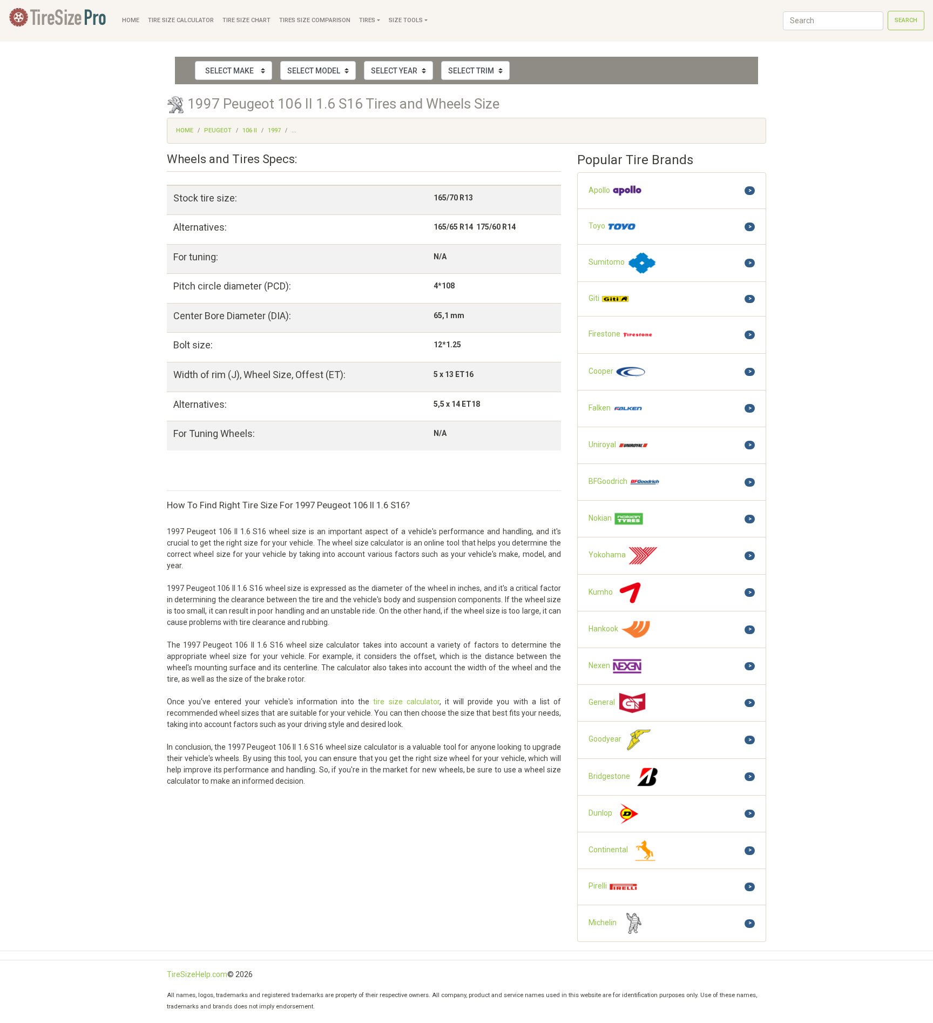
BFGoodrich (609, 481)
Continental (609, 849)
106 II (249, 130)
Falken (600, 407)
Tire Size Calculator (181, 20)
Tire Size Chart (246, 20)
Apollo (600, 190)
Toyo (598, 226)
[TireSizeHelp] (59, 20)
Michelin (603, 922)
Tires (367, 20)
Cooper (602, 371)
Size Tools (406, 20)
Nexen (600, 665)
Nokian (601, 518)
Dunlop (601, 813)
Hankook (604, 628)
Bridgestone (610, 776)
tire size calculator (406, 701)
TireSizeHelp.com (197, 974)
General (603, 702)
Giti (595, 298)
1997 (274, 130)
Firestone (605, 334)
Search (906, 20)
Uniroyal (603, 444)
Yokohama (608, 555)
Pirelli (599, 886)
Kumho (601, 592)
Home (130, 20)
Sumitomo (607, 262)
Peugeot (218, 130)
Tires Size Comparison (314, 20)
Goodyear (606, 739)
